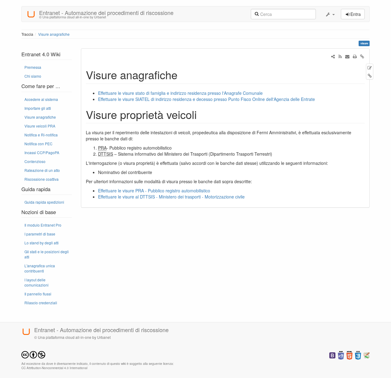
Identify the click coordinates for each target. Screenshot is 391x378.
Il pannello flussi (37, 293)
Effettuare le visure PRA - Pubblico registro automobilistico (154, 190)
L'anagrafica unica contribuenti (39, 268)
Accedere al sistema (41, 99)
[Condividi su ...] (333, 56)
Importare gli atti (37, 108)
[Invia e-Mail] (347, 56)
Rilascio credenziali (40, 302)
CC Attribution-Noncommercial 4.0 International (54, 367)
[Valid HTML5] (349, 354)
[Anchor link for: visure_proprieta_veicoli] (202, 114)
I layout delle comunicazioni (36, 282)
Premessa (32, 67)
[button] (329, 14)
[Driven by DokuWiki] (367, 354)
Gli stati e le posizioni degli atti (46, 254)
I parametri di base (39, 233)
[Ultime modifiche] (340, 56)
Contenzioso (35, 161)
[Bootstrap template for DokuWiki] (332, 354)
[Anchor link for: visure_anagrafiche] (183, 74)
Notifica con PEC (38, 143)
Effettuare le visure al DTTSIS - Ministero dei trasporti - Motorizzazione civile (171, 197)
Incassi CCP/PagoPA (41, 152)
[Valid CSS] (358, 354)
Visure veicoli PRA (39, 125)
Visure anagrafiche (54, 34)
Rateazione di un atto (42, 170)
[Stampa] (354, 56)
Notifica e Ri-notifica (41, 134)
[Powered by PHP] (341, 354)
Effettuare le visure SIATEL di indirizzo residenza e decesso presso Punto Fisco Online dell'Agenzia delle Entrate (206, 99)
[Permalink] (362, 56)
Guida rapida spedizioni (44, 202)
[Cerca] (256, 13)
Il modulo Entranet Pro (42, 225)
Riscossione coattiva (41, 179)
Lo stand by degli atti (41, 242)
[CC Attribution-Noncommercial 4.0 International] (33, 354)
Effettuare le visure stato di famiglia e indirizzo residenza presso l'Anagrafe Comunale (180, 93)
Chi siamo (32, 76)
